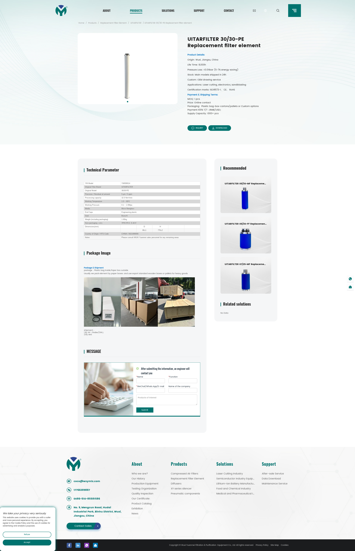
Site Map (275, 545)
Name (139, 376)
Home (81, 23)
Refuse (27, 534)
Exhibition (137, 509)
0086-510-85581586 (87, 499)
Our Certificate (140, 499)
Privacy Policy (262, 545)
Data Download (271, 479)
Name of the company (179, 386)
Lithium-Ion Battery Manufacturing (236, 484)
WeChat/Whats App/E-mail (150, 386)
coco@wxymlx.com (87, 481)
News (135, 514)
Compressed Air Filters (184, 474)
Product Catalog (142, 504)
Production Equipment (145, 484)
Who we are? (140, 474)
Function (173, 376)
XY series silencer (181, 489)
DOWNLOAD (221, 128)
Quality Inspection (142, 494)
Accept (27, 542)
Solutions (168, 10)
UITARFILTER (135, 23)
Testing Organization (144, 489)
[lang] (265, 10)
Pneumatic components (185, 494)
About (107, 10)
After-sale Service (273, 474)
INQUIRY (199, 128)
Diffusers (176, 484)
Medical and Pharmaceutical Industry (236, 494)
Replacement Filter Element (113, 23)
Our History (138, 479)
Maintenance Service (274, 484)
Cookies (284, 545)
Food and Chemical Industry (233, 489)
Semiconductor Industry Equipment (236, 479)
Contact (229, 10)
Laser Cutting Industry (229, 474)
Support (199, 10)
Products (136, 10)
